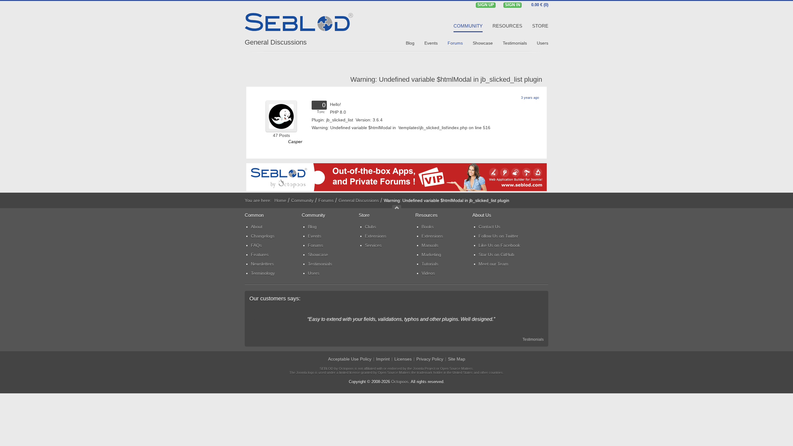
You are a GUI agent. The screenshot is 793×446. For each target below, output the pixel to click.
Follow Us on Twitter (498, 236)
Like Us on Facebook (499, 245)
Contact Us (489, 226)
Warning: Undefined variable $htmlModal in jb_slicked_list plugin (446, 79)
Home (280, 200)
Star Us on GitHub (496, 254)
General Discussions (276, 42)
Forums (326, 200)
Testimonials (533, 339)
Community (302, 200)
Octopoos (400, 381)
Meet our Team (493, 263)
